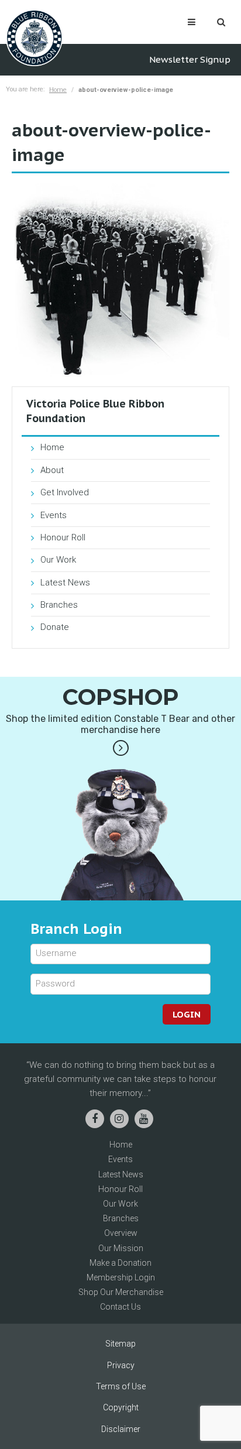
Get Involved (64, 492)
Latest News (65, 582)
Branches (59, 605)
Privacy (121, 1365)
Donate (54, 627)
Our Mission (120, 1248)
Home (58, 90)
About (52, 470)
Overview (120, 1233)
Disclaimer (120, 1429)
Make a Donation (120, 1263)
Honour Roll (62, 537)
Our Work (58, 559)
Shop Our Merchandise (120, 1292)
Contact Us (120, 1306)
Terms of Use (121, 1386)
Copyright (121, 1407)
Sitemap (120, 1343)
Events (53, 515)
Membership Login (121, 1277)
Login (187, 1014)
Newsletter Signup (189, 59)
